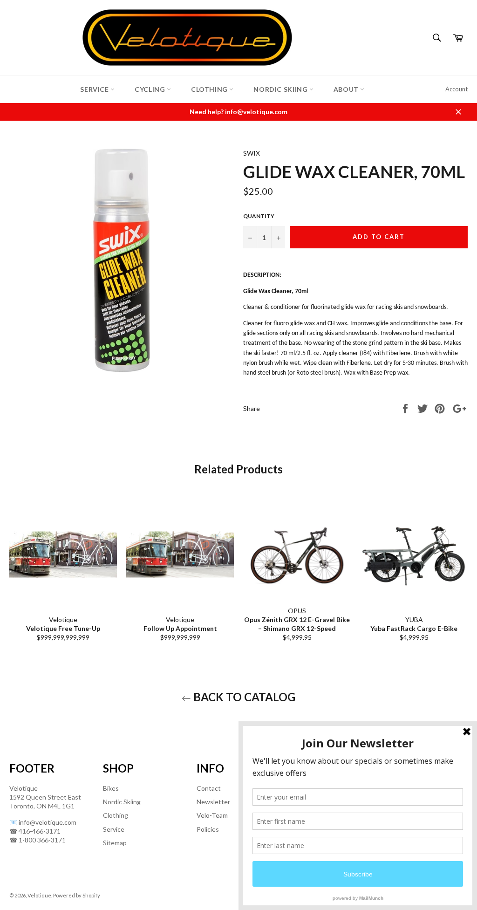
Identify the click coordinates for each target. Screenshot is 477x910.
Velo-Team (212, 815)
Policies (208, 829)
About (347, 89)
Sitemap (115, 843)
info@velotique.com (47, 822)
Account (456, 89)
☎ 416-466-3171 (35, 831)
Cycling (151, 89)
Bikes (111, 788)
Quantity (258, 215)
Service (95, 89)
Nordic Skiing (281, 89)
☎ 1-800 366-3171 (37, 840)
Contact (209, 788)
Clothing (210, 89)
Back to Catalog (243, 697)
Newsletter (213, 802)
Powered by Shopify (76, 895)
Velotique (39, 895)
